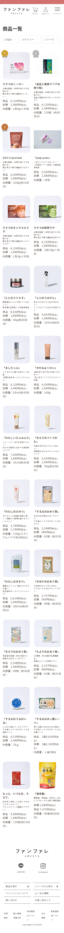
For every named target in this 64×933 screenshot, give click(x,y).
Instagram (43, 872)
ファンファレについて (17, 893)
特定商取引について (30, 915)
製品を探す (11, 886)
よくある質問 (42, 893)
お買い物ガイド (43, 900)
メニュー (57, 13)
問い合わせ (11, 900)
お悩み (8, 39)
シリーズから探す (44, 886)
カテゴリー (28, 39)
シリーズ (49, 39)
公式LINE (21, 871)
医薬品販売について (54, 915)
